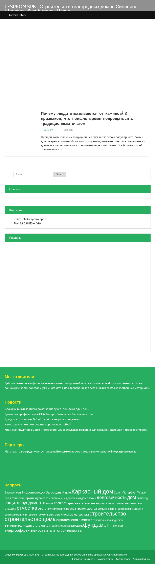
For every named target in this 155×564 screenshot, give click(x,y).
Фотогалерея (123, 559)
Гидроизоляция (33, 492)
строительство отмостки (74, 520)
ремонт (102, 508)
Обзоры (68, 129)
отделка (10, 508)
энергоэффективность (25, 530)
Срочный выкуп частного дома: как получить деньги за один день (47, 408)
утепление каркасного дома (66, 525)
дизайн (91, 498)
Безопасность (13, 492)
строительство (107, 513)
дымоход (142, 498)
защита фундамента (25, 502)
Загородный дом (58, 492)
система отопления (16, 514)
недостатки (136, 503)
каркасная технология (80, 503)
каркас (60, 503)
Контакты (89, 559)
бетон (46, 498)
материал (123, 503)
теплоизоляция (18, 525)
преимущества (86, 508)
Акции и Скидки (141, 559)
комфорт (111, 503)
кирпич (100, 503)
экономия (118, 525)
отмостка (27, 508)
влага (54, 498)
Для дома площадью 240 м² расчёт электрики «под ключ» (42, 419)
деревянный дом (76, 498)
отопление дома (66, 508)
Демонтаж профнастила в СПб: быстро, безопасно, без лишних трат (49, 414)
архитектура (34, 498)
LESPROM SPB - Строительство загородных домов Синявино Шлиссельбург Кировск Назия (71, 9)
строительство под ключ (108, 520)
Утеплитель (17, 498)
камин (49, 503)
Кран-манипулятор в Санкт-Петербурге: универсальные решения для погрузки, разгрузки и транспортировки (76, 429)
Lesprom (48, 129)
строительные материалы (72, 514)
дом (131, 497)
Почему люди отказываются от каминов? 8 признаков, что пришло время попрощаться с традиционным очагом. (87, 118)
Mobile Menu (18, 15)
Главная (77, 559)
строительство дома (30, 519)
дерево (61, 498)
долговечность (112, 497)
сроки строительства (41, 514)
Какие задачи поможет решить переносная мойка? (38, 424)
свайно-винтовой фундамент (125, 508)
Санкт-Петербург (125, 492)
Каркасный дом (92, 491)
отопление (47, 508)
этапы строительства (64, 530)
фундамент (97, 524)
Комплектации (105, 559)
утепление (40, 525)
